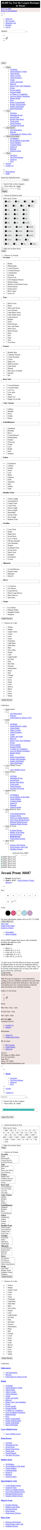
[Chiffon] (5, 1219)
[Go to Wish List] (4, 13)
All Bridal (13, 724)
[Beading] (6, 1209)
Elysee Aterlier (15, 745)
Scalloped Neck (13, 548)
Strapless (11, 555)
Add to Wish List (7, 921)
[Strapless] (7, 1274)
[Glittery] (4, 1197)
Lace (9, 447)
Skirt (9, 333)
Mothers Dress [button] (10, 791)
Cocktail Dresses (14, 271)
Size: (2, 890)
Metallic (11, 411)
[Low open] (7, 1193)
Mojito (10, 629)
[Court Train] (6, 1234)
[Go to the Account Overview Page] (2, 15)
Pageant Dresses (16, 834)
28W (9, 235)
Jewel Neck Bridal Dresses (19, 820)
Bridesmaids (12, 266)
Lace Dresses (12, 310)
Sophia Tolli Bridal (17, 761)
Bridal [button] (7, 720)
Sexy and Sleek (13, 326)
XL (24, 244)
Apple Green (12, 632)
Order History (10, 1047)
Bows (10, 433)
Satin (9, 479)
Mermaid (11, 574)
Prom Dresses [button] (10, 772)
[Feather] (5, 1221)
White (10, 696)
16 (26, 210)
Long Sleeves (13, 591)
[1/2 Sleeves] (8, 1258)
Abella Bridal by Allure (18, 726)
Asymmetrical (13, 501)
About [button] (7, 1074)
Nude (10, 682)
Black (10, 689)
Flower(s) (11, 442)
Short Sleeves (13, 595)
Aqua (10, 639)
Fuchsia (10, 666)
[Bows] (6, 1211)
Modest (10, 319)
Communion (12, 273)
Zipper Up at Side (14, 399)
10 (32, 206)
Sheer (10, 395)
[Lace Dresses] (7, 1172)
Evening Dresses (16, 830)
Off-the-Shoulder (14, 541)
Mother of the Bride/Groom (18, 284)
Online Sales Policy (8, 926)
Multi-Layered (13, 364)
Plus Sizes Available (15, 371)
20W (31, 227)
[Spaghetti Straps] (7, 1272)
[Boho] (7, 1169)
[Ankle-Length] (6, 1228)
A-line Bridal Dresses (18, 814)
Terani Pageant (15, 786)
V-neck (10, 559)
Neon (10, 414)
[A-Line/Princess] (6, 1248)
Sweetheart (12, 557)
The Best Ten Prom (17, 788)
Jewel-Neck (12, 536)
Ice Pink (11, 659)
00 (18, 201)
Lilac (10, 655)
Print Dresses (12, 324)
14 (17, 210)
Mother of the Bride (17, 832)
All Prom (13, 776)
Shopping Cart (10, 23)
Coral (10, 677)
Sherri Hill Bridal (16, 763)
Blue (9, 648)
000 (9, 201)
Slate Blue (11, 645)
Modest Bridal (15, 753)
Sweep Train (12, 515)
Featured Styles (15, 816)
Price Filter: (9, 186)
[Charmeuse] (5, 1218)
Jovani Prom (14, 780)
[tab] (22, 713)
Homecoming (13, 282)
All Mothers (14, 795)
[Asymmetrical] (6, 1230)
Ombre (10, 416)
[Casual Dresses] (10, 1160)
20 (17, 214)
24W (20, 231)
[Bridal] (10, 1156)
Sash (9, 451)
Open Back (12, 366)
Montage (13, 805)
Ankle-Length (13, 499)
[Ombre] (4, 1203)
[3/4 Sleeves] (8, 1260)
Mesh (10, 475)
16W (9, 227)
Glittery (10, 409)
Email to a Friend (7, 928)
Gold (10, 684)
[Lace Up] (7, 1191)
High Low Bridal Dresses (19, 818)
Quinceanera (12, 289)
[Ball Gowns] (7, 1167)
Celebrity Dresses (14, 355)
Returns (8, 1027)
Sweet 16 (11, 293)
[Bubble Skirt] (8, 1177)
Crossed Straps (13, 388)
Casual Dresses (13, 268)
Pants (10, 322)
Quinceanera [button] (10, 709)
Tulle (9, 489)
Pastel (10, 418)
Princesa (13, 716)
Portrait (10, 545)
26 (17, 218)
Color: (3, 908)
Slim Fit (10, 576)
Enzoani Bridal (15, 747)
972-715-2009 (6, 9)
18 (8, 214)
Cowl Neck (12, 529)
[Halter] (6, 1240)
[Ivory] (18, 913)
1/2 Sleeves (12, 586)
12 (8, 210)
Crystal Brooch (13, 435)
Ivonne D (13, 803)
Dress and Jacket (14, 308)
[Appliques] (6, 1207)
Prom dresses (15, 837)
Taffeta (10, 486)
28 (26, 218)
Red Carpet (12, 291)
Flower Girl (12, 277)
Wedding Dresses (16, 849)
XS (19, 240)
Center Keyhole (13, 357)
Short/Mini (11, 512)
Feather (10, 440)
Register (8, 25)
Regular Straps (13, 610)
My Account (9, 21)
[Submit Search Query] (27, 1097)
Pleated (10, 368)
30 (8, 223)
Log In (7, 27)
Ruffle (10, 449)
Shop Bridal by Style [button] (12, 809)
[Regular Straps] (7, 1270)
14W (27, 223)
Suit (9, 335)
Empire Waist (12, 571)
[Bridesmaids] (10, 1158)
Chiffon (10, 466)
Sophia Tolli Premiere (18, 759)
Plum (10, 671)
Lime (10, 636)
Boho (10, 306)
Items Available (11, 934)
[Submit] (26, 31)
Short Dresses (13, 331)
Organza (11, 477)
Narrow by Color (11, 623)
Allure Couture (15, 730)
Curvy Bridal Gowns (17, 770)
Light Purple (12, 657)
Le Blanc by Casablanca (19, 749)
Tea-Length (12, 517)
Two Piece (11, 342)
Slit (9, 375)
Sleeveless (11, 598)
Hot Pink (11, 664)
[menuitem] (22, 19)
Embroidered (12, 437)
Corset (10, 359)
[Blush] (13, 913)
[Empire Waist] (6, 1250)
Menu (3, 63)
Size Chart (4, 924)
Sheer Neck (12, 552)
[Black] (7, 913)
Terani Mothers (15, 799)
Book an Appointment (9, 11)
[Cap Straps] (7, 1268)
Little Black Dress (14, 313)
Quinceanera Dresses (17, 839)
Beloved (13, 739)
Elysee (12, 743)
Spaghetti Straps (13, 612)
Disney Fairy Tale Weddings (20, 741)
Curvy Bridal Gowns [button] (13, 765)
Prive (12, 755)
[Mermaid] (6, 1252)
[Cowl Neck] (6, 1238)
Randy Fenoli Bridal (17, 757)
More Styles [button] (9, 841)
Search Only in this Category (14, 184)
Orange (10, 675)
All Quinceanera (16, 714)
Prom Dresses (13, 287)
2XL (34, 244)
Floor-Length (12, 508)
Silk (9, 484)
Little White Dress (14, 315)
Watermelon (12, 668)
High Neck (12, 534)
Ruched (10, 373)
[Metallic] (4, 1199)
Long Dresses (13, 317)
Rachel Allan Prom (17, 782)
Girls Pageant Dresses (15, 280)
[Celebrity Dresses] (8, 1179)
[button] (8, 67)
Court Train (12, 506)
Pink (9, 661)
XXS (9, 240)
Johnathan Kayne (16, 778)
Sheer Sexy (12, 329)
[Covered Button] (7, 1187)
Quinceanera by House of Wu (20, 718)
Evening (11, 275)
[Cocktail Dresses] (10, 1162)
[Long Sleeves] (8, 1262)
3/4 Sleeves (12, 588)
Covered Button (13, 385)
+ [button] (7, 711)
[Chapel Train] (6, 1232)
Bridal (10, 264)
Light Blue (12, 643)
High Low (11, 362)
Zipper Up (11, 397)
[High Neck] (6, 1242)
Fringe (10, 444)
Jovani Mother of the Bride (19, 797)
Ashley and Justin (16, 736)
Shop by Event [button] (10, 826)
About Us (9, 1035)
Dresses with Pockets (17, 845)
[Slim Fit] (6, 1254)
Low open (11, 392)
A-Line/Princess (13, 569)
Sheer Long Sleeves (15, 593)
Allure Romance (16, 732)
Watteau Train (13, 519)
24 (8, 218)
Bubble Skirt (12, 352)
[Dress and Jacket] (7, 1170)
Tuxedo (8, 1088)
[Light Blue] (24, 913)
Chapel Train (12, 503)
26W (31, 231)
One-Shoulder (13, 543)
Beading (11, 431)
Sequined (11, 482)
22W (9, 231)
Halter (10, 532)
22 (26, 214)
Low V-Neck (12, 539)
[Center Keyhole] (8, 1181)
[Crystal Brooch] (6, 1213)
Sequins (10, 453)
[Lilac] (29, 913)
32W (31, 235)
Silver (10, 694)
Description (9, 932)
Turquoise (11, 641)
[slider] (36, 1109)
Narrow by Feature (11, 255)
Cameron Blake (15, 801)
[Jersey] (5, 1223)
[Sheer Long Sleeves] (8, 1264)
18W (20, 227)
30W (20, 235)
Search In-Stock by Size (13, 195)
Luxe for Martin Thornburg (20, 751)
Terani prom (14, 784)
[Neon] (4, 1201)
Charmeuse (12, 463)
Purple (10, 652)
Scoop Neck (12, 550)
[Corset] (8, 1183)
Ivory (10, 680)
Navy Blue (12, 650)
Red (9, 673)
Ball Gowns (12, 303)
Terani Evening (15, 807)
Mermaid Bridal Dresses (18, 822)
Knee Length (12, 510)
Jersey (10, 470)
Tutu (9, 340)
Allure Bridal (14, 728)
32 (17, 223)
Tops (9, 338)
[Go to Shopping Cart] (2, 13)
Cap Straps (12, 608)
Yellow (10, 627)
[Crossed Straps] (7, 1189)
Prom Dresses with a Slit (19, 847)
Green (10, 634)
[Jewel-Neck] (6, 1244)
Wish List (8, 19)
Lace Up (11, 390)
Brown (10, 687)
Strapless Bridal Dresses (18, 824)
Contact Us (9, 1025)
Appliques (11, 428)
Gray (10, 691)
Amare (12, 734)
